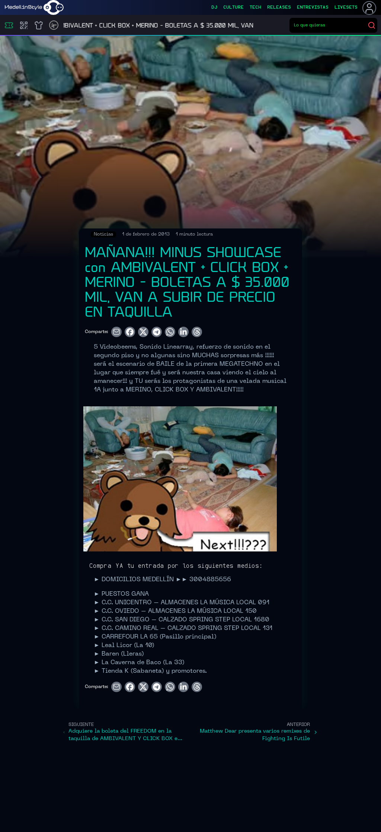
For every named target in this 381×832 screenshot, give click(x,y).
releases (279, 7)
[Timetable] (53, 25)
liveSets (346, 7)
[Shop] (38, 25)
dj (214, 7)
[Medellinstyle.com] (34, 7)
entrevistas (313, 7)
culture (233, 7)
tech (255, 7)
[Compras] (23, 25)
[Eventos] (8, 25)
